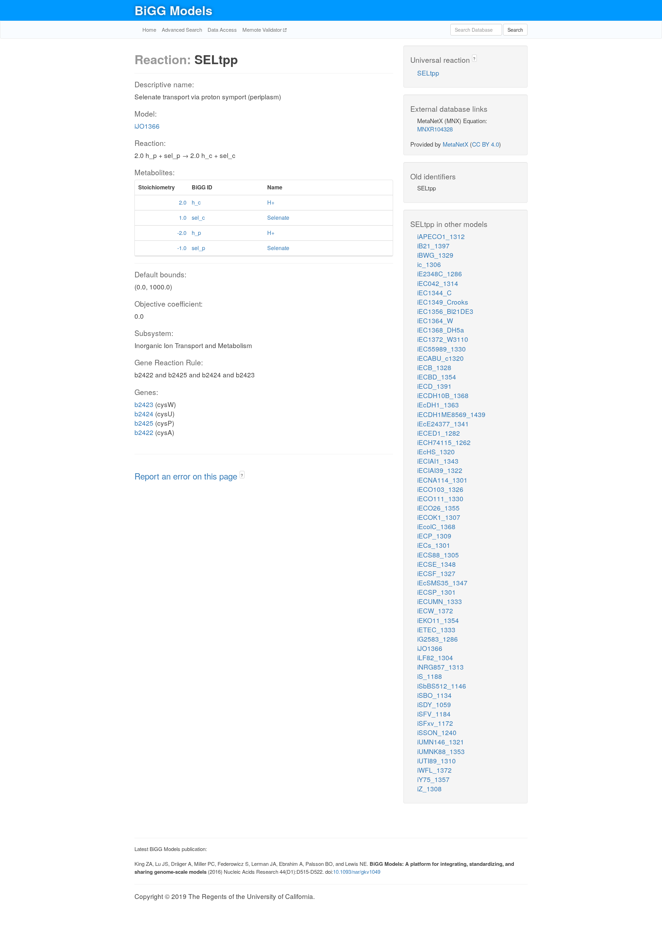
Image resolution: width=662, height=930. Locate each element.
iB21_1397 (433, 245)
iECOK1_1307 (438, 517)
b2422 (143, 432)
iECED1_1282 (438, 432)
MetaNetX (455, 144)
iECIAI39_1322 (439, 470)
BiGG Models (173, 10)
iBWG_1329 (435, 254)
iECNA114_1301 (442, 479)
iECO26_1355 (438, 507)
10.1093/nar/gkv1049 (356, 871)
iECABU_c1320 (440, 358)
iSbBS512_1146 (441, 685)
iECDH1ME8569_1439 (451, 414)
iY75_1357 (433, 779)
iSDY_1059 (434, 704)
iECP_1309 (434, 535)
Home (149, 29)
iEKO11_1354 (438, 620)
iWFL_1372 (434, 769)
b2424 (143, 413)
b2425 (143, 422)
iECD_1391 (434, 385)
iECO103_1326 (440, 489)
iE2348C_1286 (439, 273)
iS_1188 (429, 676)
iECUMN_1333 (439, 601)
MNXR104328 (435, 129)
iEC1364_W (435, 320)
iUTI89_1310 (436, 760)
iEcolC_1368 (436, 526)
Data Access (222, 29)
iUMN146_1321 (440, 741)
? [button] (242, 475)
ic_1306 (429, 264)
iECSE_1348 (436, 563)
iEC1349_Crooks (442, 301)
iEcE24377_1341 (443, 423)
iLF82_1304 (435, 657)
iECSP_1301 (436, 591)
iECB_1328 (434, 367)
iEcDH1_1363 (438, 404)
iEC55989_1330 (441, 348)
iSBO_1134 (434, 695)
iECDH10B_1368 (443, 395)
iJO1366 (147, 125)
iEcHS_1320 (436, 451)
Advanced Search (182, 29)
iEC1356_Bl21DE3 (445, 311)
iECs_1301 (433, 545)
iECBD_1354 (436, 376)
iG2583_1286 (437, 638)
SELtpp (428, 72)
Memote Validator (262, 29)
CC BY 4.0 (485, 144)
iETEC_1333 (436, 629)
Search (515, 29)
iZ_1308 (429, 788)
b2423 (143, 404)
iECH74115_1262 (444, 442)
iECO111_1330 (440, 498)
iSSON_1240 (437, 732)
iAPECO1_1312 (441, 236)
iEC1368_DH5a (440, 329)
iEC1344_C (434, 292)
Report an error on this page (187, 476)
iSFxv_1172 (435, 723)
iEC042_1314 (437, 283)
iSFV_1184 (434, 713)
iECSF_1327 (436, 573)
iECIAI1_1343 (438, 460)
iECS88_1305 (438, 554)
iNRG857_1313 (440, 666)
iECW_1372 (435, 610)
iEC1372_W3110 (442, 339)
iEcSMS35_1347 (442, 582)
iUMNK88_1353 (441, 751)
